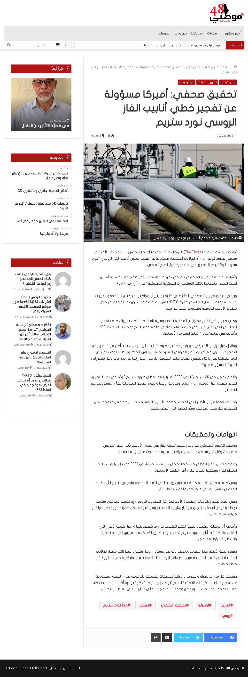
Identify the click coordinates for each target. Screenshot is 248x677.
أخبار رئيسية (228, 82)
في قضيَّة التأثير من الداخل (45, 125)
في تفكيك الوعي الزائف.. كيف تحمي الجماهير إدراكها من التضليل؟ (32, 278)
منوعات (163, 33)
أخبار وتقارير (233, 33)
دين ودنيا (181, 33)
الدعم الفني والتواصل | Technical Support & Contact (42, 668)
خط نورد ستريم (115, 605)
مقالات (212, 33)
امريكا (225, 605)
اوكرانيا (203, 605)
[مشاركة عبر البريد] (167, 637)
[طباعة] (156, 637)
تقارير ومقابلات (207, 82)
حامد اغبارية (42, 317)
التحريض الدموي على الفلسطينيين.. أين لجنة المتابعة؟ (35, 357)
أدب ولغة (197, 33)
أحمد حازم (43, 395)
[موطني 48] (226, 13)
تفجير (144, 605)
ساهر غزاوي (42, 344)
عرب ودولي (193, 67)
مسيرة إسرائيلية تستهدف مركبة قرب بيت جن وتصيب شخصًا (184, 45)
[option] (41, 104)
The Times (193, 252)
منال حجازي (40, 289)
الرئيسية (228, 67)
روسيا (226, 616)
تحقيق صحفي (173, 605)
